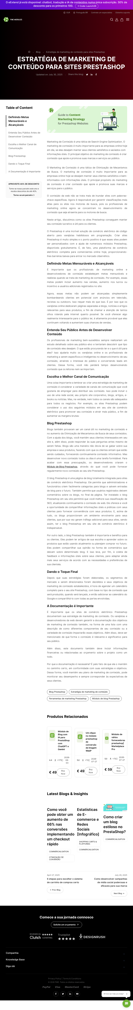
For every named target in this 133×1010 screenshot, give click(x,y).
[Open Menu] (128, 19)
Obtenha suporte (122, 13)
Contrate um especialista (101, 13)
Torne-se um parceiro (23, 195)
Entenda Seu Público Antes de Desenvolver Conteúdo (24, 134)
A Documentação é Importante (24, 171)
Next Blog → (119, 893)
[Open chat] (126, 1003)
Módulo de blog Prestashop (106, 698)
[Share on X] (87, 74)
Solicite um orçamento (64, 924)
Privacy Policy (54, 979)
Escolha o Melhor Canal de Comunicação (22, 146)
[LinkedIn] (63, 994)
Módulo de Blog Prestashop (62, 466)
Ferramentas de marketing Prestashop (68, 698)
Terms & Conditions (72, 979)
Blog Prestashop (17, 156)
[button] (111, 20)
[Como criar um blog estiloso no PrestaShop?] (115, 807)
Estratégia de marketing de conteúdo (89, 692)
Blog (38, 52)
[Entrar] (116, 19)
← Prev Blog (55, 890)
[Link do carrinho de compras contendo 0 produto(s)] (122, 19)
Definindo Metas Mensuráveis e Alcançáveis (18, 121)
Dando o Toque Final (19, 163)
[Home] (29, 52)
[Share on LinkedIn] (91, 74)
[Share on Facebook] (96, 74)
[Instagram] (56, 994)
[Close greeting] (126, 993)
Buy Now (63, 772)
